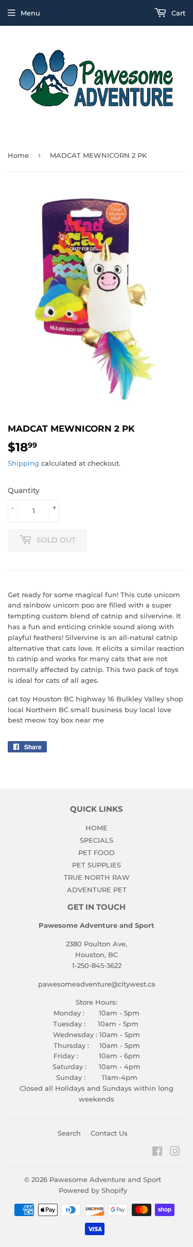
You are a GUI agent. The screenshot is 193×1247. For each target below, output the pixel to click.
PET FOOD (96, 852)
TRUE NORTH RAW (97, 877)
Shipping (23, 463)
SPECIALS (96, 840)
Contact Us (109, 1133)
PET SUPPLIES (96, 865)
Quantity (24, 490)
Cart (177, 13)
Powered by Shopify (93, 1190)
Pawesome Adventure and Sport (105, 1179)
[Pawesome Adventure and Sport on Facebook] (157, 1152)
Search (69, 1133)
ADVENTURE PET (97, 889)
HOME (96, 828)
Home (18, 155)
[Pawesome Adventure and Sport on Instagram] (175, 1152)
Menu (30, 13)
